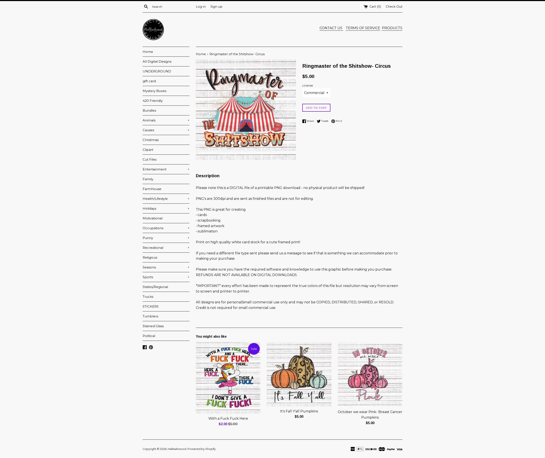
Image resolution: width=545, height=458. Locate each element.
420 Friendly (153, 101)
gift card (149, 81)
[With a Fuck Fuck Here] (228, 378)
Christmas (151, 140)
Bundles (149, 110)
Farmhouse (152, 189)
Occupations (166, 228)
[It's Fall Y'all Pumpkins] (299, 374)
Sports (166, 277)
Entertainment (166, 169)
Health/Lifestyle (166, 199)
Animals (166, 120)
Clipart (148, 150)
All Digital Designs (157, 61)
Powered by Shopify (202, 449)
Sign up (216, 7)
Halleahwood (177, 449)
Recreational (166, 248)
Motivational (152, 218)
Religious (150, 257)
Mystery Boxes (154, 91)
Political (149, 336)
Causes (166, 130)
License (307, 85)
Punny (166, 238)
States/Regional (155, 287)
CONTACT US (331, 28)
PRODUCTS (392, 28)
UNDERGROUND (157, 71)
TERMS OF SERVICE (363, 28)
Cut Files (149, 159)
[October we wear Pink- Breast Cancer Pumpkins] (370, 374)
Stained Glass (153, 326)
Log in (201, 7)
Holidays (166, 208)
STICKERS (151, 306)
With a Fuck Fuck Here (228, 418)
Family (148, 179)
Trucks (148, 297)
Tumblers (150, 316)
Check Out (394, 7)
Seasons (166, 267)
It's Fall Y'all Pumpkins (299, 411)
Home (148, 52)
